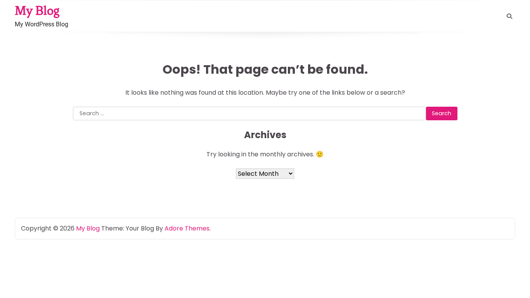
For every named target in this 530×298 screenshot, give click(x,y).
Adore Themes (187, 228)
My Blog (37, 10)
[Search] (509, 16)
